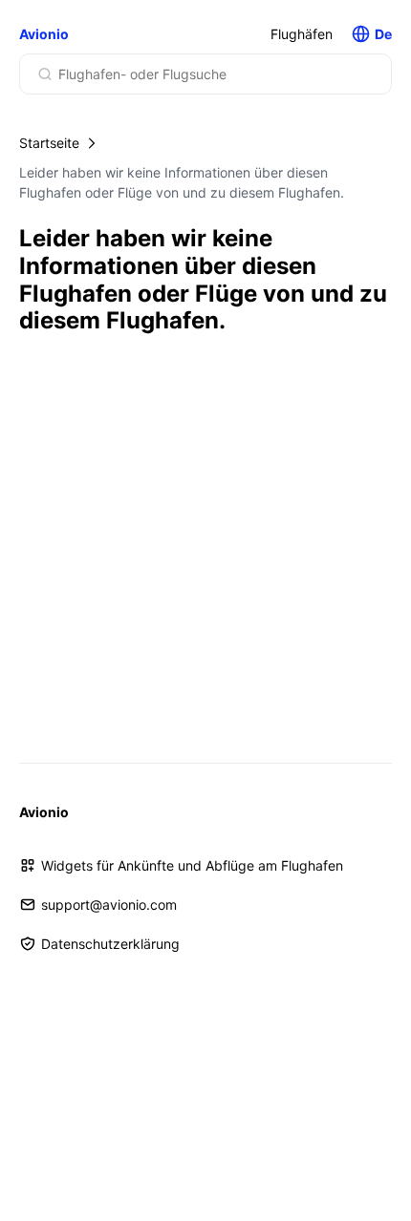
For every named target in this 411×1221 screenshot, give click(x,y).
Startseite (49, 143)
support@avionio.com (109, 904)
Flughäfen (301, 34)
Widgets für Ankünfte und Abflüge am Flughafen (192, 865)
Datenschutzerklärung (110, 944)
